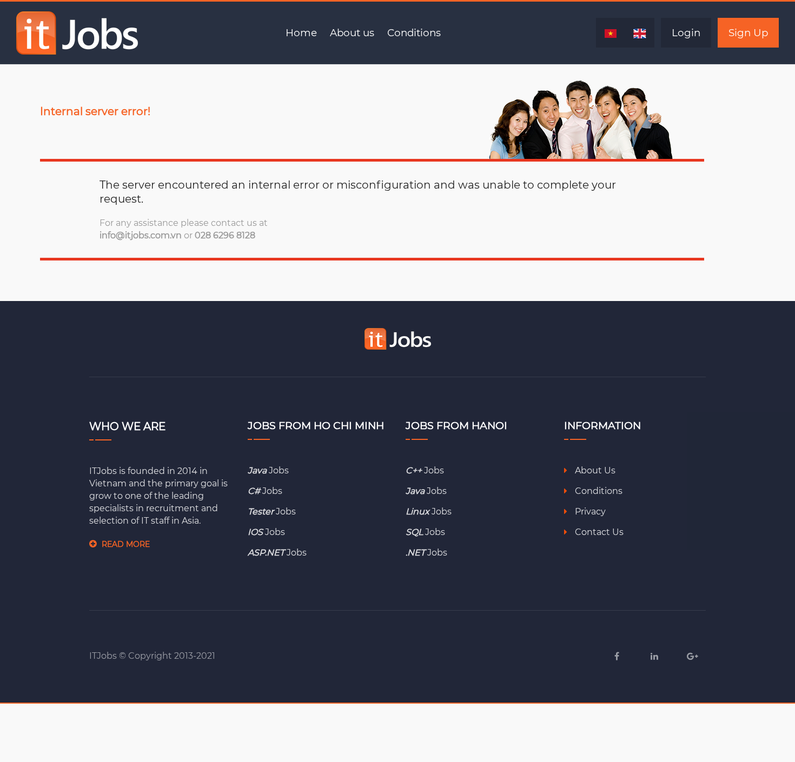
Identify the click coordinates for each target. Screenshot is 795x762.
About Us (594, 470)
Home (301, 32)
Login (686, 32)
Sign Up (748, 32)
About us (352, 32)
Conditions (414, 32)
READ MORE (126, 544)
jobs (268, 470)
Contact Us (598, 532)
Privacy (589, 511)
